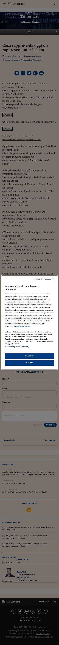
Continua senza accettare (44, 279)
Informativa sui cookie (21, 326)
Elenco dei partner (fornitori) (17, 347)
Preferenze (29, 356)
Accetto (29, 363)
